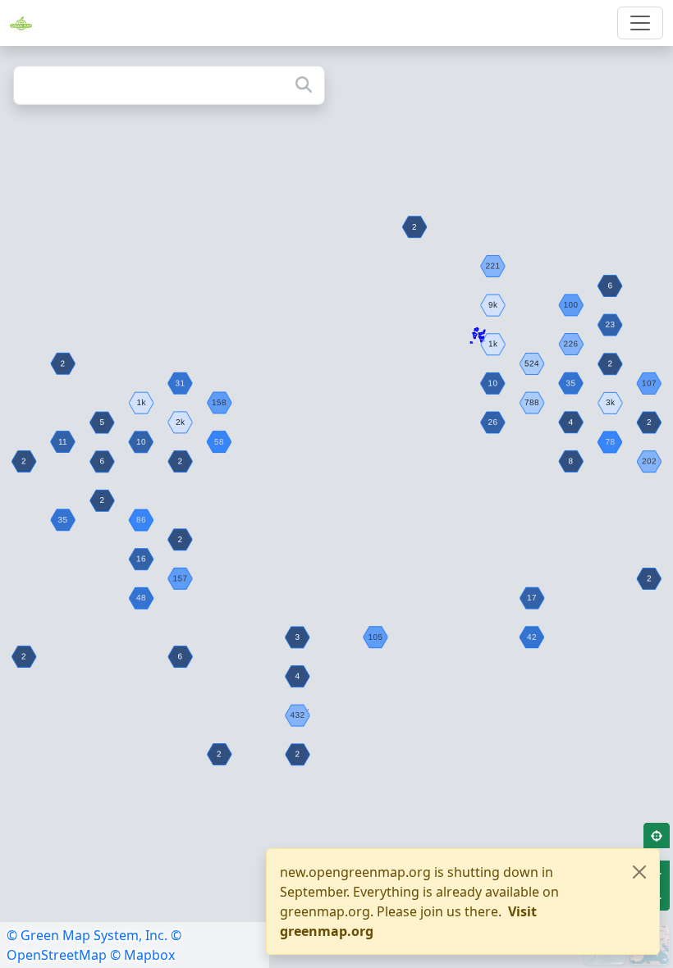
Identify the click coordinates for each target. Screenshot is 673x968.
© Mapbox (142, 955)
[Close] (639, 872)
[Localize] (656, 835)
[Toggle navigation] (640, 23)
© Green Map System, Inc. (87, 935)
